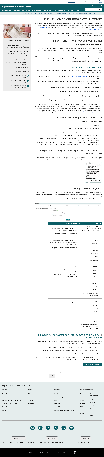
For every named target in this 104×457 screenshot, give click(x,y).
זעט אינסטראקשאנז (23, 93)
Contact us (5, 393)
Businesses (25, 10)
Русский (82, 403)
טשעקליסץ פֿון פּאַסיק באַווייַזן (80, 76)
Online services (6, 10)
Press (55, 400)
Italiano (92, 402)
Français (92, 412)
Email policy (57, 403)
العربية (92, 405)
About (77, 10)
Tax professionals (36, 10)
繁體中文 (82, 400)
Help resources (6, 397)
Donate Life (85, 438)
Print (52, 376)
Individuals (17, 10)
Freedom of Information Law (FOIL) (12, 400)
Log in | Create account (95, 5)
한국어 (82, 413)
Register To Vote (18, 438)
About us (56, 393)
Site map (30, 393)
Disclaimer (31, 403)
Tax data (70, 10)
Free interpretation (94, 394)
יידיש (81, 407)
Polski (92, 408)
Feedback (5, 410)
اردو (91, 415)
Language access (85, 393)
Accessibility (57, 407)
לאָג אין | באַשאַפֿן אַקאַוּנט (92, 364)
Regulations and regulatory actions (64, 410)
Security (30, 400)
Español (82, 397)
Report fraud (5, 407)
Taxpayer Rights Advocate (9, 403)
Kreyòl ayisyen (94, 399)
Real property (47, 10)
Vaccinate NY (52, 438)
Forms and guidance (60, 10)
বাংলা (81, 410)
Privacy (30, 397)
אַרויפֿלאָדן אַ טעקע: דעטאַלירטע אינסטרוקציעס (85, 112)
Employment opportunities (61, 397)
